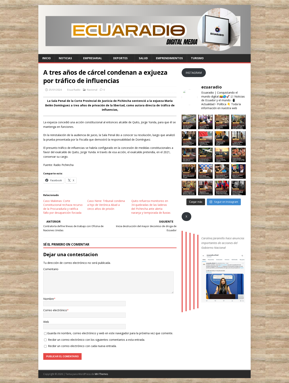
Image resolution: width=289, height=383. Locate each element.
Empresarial (92, 58)
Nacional (92, 89)
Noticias (65, 58)
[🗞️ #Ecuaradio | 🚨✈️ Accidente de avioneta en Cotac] (205, 155)
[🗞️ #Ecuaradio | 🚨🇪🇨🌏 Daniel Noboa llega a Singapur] (222, 138)
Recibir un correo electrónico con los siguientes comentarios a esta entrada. (96, 340)
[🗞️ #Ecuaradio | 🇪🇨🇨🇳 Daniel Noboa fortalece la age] (222, 188)
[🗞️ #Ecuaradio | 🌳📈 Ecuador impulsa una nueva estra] (222, 122)
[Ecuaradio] (144, 51)
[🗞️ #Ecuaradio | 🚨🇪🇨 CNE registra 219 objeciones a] (205, 188)
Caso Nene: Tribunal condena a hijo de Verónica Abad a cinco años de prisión (106, 205)
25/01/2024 (55, 89)
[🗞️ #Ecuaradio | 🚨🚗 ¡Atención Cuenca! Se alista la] (189, 122)
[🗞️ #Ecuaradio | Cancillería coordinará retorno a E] (238, 188)
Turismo (197, 58)
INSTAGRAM (194, 73)
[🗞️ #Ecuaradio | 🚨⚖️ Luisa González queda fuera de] (189, 138)
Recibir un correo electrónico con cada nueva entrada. (82, 346)
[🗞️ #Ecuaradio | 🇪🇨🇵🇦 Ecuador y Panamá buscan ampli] (205, 171)
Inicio (46, 58)
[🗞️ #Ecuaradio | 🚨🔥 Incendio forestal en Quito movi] (238, 138)
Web (46, 322)
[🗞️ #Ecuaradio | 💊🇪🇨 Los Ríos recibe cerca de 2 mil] (222, 171)
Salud (143, 58)
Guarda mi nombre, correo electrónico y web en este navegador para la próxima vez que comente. (110, 333)
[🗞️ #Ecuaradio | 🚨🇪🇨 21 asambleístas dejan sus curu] (189, 188)
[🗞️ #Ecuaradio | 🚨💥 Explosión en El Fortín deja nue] (189, 155)
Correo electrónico (55, 310)
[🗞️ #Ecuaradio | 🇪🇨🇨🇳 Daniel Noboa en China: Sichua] (189, 171)
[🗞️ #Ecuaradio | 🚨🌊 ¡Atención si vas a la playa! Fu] (205, 138)
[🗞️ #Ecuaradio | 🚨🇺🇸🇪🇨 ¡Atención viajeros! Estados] (238, 122)
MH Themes (101, 374)
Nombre (48, 299)
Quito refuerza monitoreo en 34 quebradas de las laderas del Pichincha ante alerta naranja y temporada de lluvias (150, 207)
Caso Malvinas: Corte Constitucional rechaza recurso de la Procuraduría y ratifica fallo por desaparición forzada (63, 207)
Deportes (120, 58)
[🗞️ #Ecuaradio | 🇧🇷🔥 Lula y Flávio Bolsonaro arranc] (238, 171)
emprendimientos (169, 58)
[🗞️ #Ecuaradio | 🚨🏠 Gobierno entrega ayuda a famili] (205, 122)
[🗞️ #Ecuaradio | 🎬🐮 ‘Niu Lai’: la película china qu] (222, 155)
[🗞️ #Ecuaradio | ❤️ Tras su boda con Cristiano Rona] (238, 155)
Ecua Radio (73, 89)
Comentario (50, 269)
